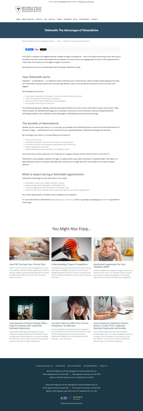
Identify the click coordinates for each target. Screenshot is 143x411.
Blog (59, 41)
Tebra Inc (50, 366)
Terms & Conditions (74, 366)
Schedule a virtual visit (86, 2)
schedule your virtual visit (63, 200)
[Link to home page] (25, 9)
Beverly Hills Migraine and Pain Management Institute (38, 41)
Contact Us (103, 366)
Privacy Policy (60, 366)
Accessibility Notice (90, 366)
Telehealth (63, 2)
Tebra (80, 403)
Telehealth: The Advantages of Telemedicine (76, 41)
